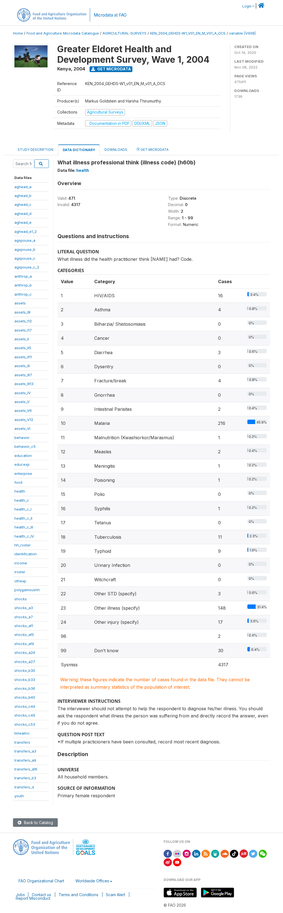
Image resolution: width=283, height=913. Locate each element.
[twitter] (253, 853)
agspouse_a (24, 240)
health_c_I (23, 509)
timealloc (22, 733)
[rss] (205, 853)
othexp (20, 581)
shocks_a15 (24, 634)
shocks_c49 (24, 715)
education (23, 455)
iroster (19, 572)
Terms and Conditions (78, 894)
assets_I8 (22, 312)
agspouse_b (24, 249)
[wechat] (263, 853)
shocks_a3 (23, 608)
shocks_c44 (24, 706)
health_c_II (23, 518)
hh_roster (22, 545)
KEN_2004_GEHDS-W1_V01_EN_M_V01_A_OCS (188, 33)
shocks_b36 (24, 688)
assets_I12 (23, 321)
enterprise (23, 473)
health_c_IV (24, 536)
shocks (20, 599)
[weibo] (168, 861)
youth (19, 796)
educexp (22, 464)
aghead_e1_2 (25, 231)
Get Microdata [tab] (154, 150)
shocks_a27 (24, 661)
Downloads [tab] (115, 150)
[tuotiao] (244, 853)
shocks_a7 (23, 617)
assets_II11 (23, 357)
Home (18, 33)
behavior (22, 437)
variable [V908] (242, 33)
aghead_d (23, 213)
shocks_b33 (24, 679)
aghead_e (23, 222)
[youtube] (177, 861)
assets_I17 (23, 330)
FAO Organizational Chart (41, 880)
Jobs (20, 894)
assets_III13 (23, 383)
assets (20, 303)
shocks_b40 (24, 697)
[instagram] (187, 853)
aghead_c (23, 204)
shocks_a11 (23, 625)
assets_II (21, 339)
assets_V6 (23, 410)
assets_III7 (23, 375)
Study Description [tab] (35, 150)
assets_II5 (22, 348)
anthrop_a (23, 276)
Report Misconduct (33, 898)
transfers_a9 (25, 760)
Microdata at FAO (110, 15)
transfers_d (24, 787)
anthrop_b (23, 285)
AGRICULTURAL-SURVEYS (124, 33)
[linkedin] (196, 853)
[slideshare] (215, 853)
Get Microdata (113, 69)
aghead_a (23, 187)
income (20, 563)
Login (246, 6)
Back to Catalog (38, 822)
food (18, 482)
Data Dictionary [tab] (79, 150)
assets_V (22, 401)
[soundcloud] (225, 853)
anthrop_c (23, 294)
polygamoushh (27, 590)
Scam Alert (115, 894)
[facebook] (168, 853)
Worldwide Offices (92, 880)
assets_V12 (23, 419)
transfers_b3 (25, 778)
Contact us (41, 894)
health (19, 491)
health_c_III (23, 527)
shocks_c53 (24, 724)
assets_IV (22, 393)
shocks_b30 (24, 670)
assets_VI (22, 428)
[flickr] (177, 853)
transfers (22, 742)
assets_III (22, 366)
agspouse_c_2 (26, 267)
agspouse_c (24, 258)
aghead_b (23, 195)
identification (25, 554)
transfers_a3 (25, 751)
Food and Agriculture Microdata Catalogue (63, 33)
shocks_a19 (24, 643)
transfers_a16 (25, 769)
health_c (21, 500)
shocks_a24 (24, 652)
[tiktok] (234, 853)
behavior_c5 (25, 446)
